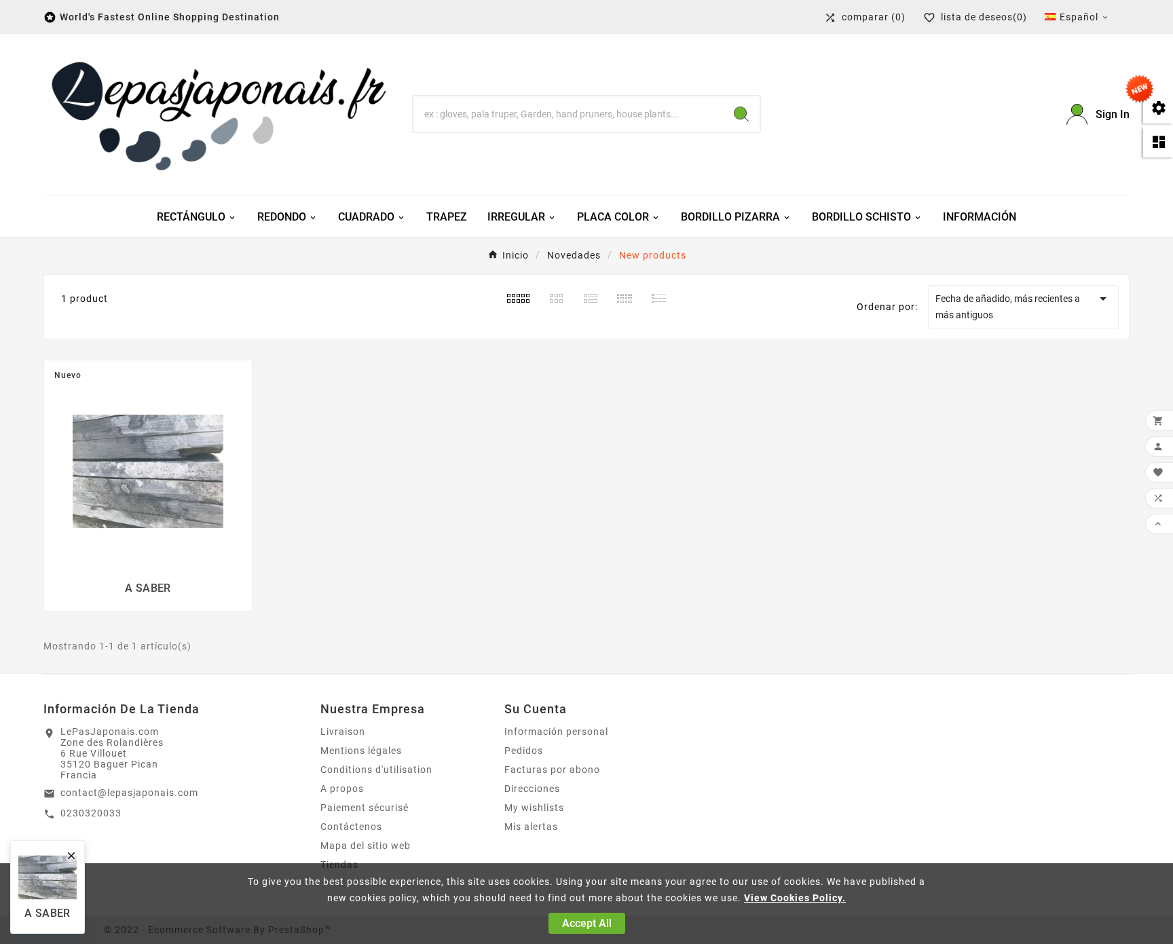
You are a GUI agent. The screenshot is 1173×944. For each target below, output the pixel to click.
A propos (342, 788)
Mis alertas (531, 826)
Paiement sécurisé (364, 807)
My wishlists (534, 807)
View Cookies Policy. (795, 897)
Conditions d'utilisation (376, 769)
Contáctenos (351, 826)
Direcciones (532, 788)
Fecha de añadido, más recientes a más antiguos (1023, 305)
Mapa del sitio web (365, 845)
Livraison (342, 731)
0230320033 (91, 813)
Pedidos (523, 750)
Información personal (556, 731)
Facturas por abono (552, 769)
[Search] (741, 114)
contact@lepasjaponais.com (129, 792)
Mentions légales (361, 750)
